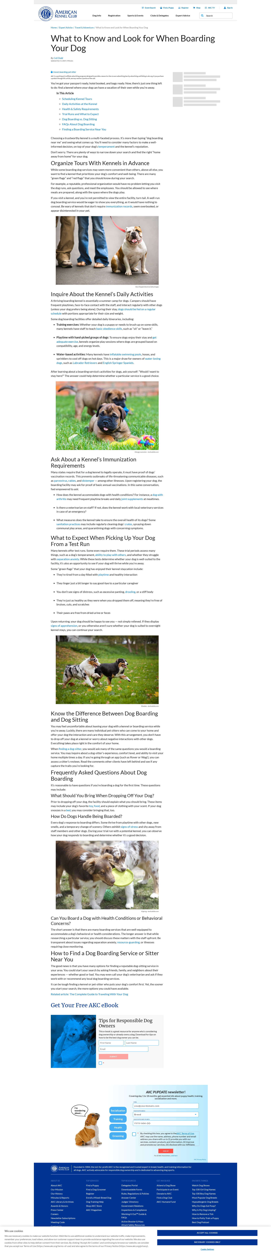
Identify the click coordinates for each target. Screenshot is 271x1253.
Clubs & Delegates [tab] (159, 15)
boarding (63, 72)
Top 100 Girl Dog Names (204, 1189)
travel (56, 72)
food (97, 806)
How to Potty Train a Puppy (205, 1218)
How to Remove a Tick (202, 1214)
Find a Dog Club (164, 1197)
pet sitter (72, 72)
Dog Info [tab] (96, 15)
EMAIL (135, 1102)
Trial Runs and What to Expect (80, 114)
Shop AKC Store (94, 1205)
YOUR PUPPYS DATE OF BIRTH (142, 1119)
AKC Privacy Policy (200, 1159)
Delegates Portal (129, 1185)
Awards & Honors (59, 1205)
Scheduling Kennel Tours (77, 98)
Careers (54, 1214)
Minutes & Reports (60, 1197)
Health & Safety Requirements (80, 109)
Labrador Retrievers (85, 362)
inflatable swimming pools (125, 354)
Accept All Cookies (207, 1233)
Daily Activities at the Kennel (79, 104)
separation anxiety (68, 559)
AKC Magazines (94, 1210)
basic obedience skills (109, 328)
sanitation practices (68, 524)
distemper (88, 480)
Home (54, 27)
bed (68, 810)
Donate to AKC (164, 1193)
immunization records (119, 206)
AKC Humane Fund (166, 1201)
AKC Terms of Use (185, 1133)
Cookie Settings (207, 1249)
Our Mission (57, 1189)
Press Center (57, 1210)
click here (174, 1156)
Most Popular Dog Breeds (204, 1197)
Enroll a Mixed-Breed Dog (98, 1197)
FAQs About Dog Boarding (78, 124)
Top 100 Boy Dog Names (204, 1193)
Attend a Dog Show (166, 1185)
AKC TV (211, 8)
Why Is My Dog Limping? (204, 1210)
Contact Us (56, 1226)
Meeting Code (58, 1222)
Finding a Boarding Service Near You (84, 129)
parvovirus (60, 480)
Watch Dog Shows (201, 1185)
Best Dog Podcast (200, 1222)
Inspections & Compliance (134, 1210)
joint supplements (132, 499)
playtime (103, 574)
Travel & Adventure (84, 27)
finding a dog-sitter (70, 748)
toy (91, 806)
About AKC (56, 1185)
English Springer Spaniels (118, 362)
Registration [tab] (114, 15)
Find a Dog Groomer (96, 1189)
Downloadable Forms (131, 1189)
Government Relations (132, 1205)
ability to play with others (110, 554)
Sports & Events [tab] (135, 15)
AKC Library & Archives (62, 1201)
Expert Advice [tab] (183, 15)
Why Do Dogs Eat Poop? (204, 1205)
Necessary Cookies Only (207, 1242)
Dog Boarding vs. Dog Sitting (79, 119)
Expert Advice (66, 27)
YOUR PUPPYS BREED (139, 1111)
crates (128, 524)
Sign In (230, 8)
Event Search (150, 8)
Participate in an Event (168, 1189)
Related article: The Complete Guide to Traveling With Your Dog (89, 994)
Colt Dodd (58, 58)
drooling (130, 591)
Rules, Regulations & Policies (135, 1193)
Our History (57, 1193)
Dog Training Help (95, 1201)
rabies (72, 480)
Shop (198, 8)
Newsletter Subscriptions (63, 1218)
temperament (106, 146)
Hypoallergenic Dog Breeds (205, 1201)
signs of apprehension (64, 625)
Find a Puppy (168, 8)
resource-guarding (128, 942)
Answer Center (128, 1197)
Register (185, 8)
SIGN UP (166, 1151)
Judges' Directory (129, 1201)
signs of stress (129, 826)
